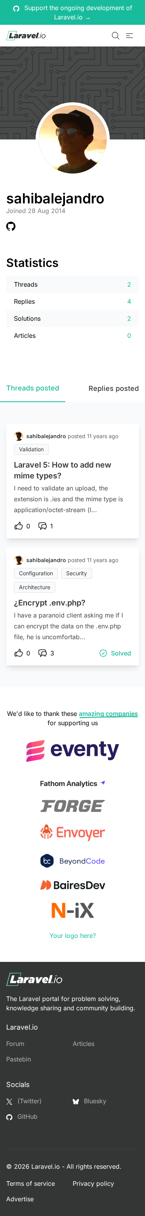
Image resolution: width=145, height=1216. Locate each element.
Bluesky (94, 1101)
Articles (83, 1043)
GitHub (26, 1116)
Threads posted (32, 388)
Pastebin (18, 1059)
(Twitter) (28, 1101)
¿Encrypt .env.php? (49, 602)
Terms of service (30, 1183)
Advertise (20, 1199)
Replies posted (114, 388)
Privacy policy (93, 1183)
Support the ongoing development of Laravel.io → (77, 12)
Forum (15, 1043)
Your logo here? (72, 935)
